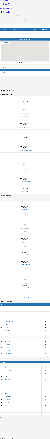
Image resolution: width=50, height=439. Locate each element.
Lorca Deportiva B (8, 396)
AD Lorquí (7, 390)
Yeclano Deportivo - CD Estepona (25, 127)
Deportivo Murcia (8, 399)
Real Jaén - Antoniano (25, 171)
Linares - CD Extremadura (25, 116)
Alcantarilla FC (7, 364)
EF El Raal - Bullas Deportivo (25, 254)
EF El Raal (7, 413)
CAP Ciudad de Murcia (9, 408)
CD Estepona (7, 338)
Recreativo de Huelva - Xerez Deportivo (25, 150)
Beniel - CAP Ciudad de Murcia (25, 297)
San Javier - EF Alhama (25, 231)
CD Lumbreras (7, 379)
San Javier (7, 367)
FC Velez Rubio (3, 72)
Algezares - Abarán (25, 209)
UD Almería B (7, 350)
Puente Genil (7, 341)
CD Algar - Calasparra (25, 287)
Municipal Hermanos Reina (25, 39)
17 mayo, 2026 (25, 224)
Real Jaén (7, 318)
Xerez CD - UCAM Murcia (25, 160)
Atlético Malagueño (8, 353)
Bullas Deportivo (8, 370)
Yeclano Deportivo (8, 333)
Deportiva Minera (8, 307)
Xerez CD (6, 315)
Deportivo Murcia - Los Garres (25, 264)
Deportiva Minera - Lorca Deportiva (25, 139)
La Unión (6, 327)
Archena (6, 393)
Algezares (7, 402)
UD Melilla (7, 347)
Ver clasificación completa (44, 356)
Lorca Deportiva (8, 330)
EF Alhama (7, 382)
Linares (6, 324)
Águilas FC (7, 312)
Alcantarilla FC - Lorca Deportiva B (25, 242)
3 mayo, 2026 (25, 98)
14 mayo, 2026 (25, 202)
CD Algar (6, 373)
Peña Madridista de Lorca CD (6, 75)
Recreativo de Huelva (9, 321)
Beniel (6, 405)
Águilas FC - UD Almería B (25, 105)
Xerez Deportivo (8, 344)
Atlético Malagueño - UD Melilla (25, 181)
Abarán (6, 387)
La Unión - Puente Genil (25, 191)
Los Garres (7, 376)
